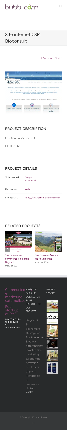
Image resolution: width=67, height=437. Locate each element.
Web (27, 189)
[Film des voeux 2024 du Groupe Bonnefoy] (52, 343)
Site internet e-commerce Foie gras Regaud (17, 259)
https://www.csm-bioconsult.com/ (42, 197)
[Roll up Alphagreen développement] (52, 368)
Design (28, 177)
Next (57, 58)
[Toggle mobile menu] (60, 6)
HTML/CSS (30, 180)
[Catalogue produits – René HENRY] (52, 331)
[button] (7, 249)
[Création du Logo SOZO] (52, 318)
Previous (47, 58)
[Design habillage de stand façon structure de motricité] (52, 355)
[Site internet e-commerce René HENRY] (52, 306)
